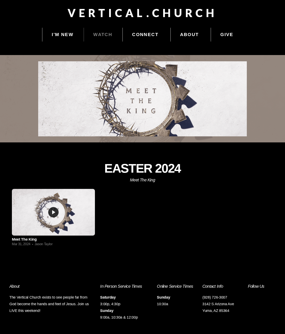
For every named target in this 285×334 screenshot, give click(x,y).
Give (226, 34)
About (190, 34)
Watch (102, 34)
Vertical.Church (143, 12)
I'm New (62, 34)
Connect (146, 34)
